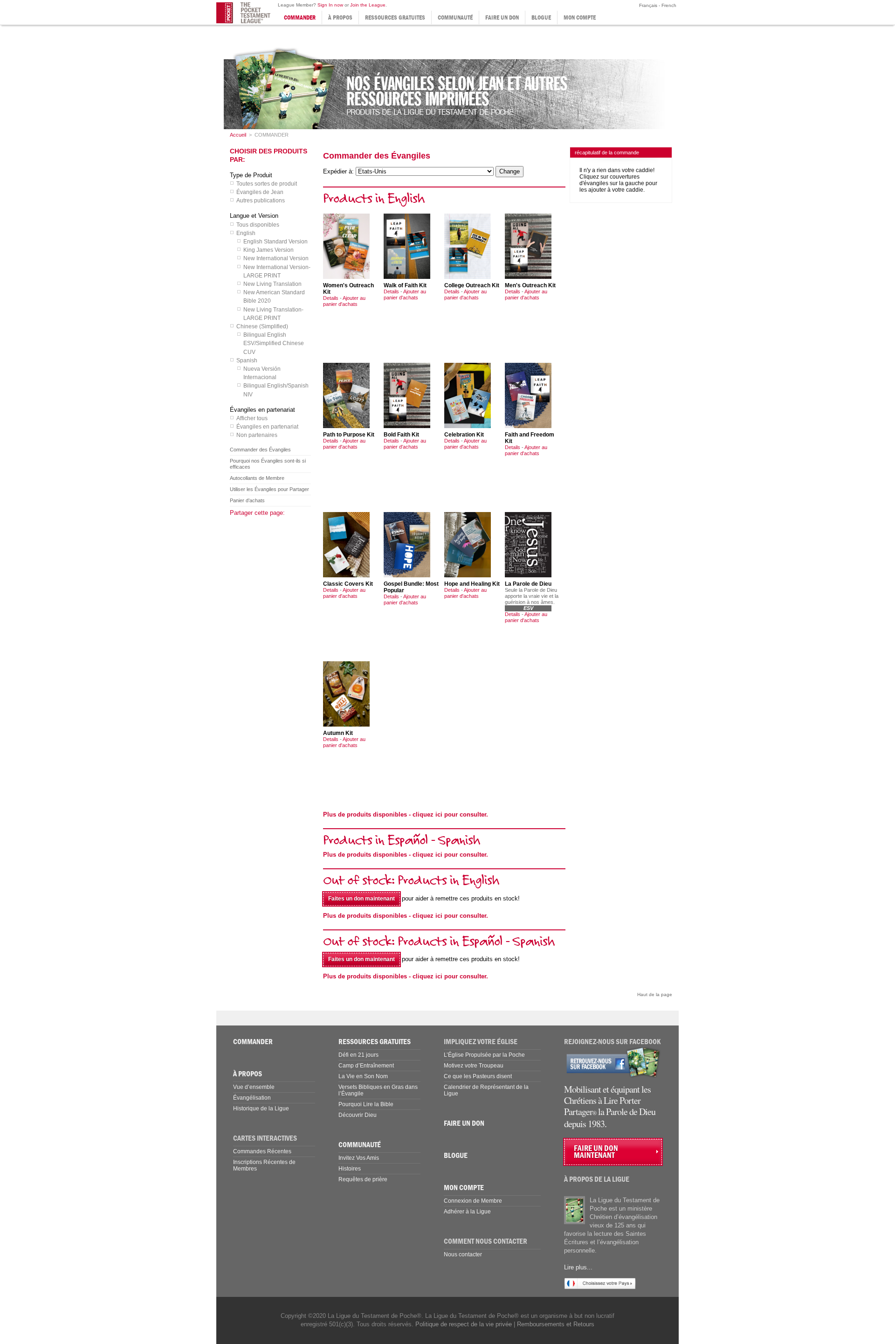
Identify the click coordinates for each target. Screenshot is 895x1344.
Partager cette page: (257, 512)
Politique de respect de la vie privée (463, 1324)
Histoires (349, 1168)
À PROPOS (340, 17)
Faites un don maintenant (361, 898)
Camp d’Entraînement (366, 1065)
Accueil (238, 135)
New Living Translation (272, 284)
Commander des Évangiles (260, 449)
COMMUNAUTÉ (455, 17)
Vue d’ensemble (254, 1087)
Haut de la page (654, 994)
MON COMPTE (580, 17)
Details (330, 298)
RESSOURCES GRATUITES (395, 17)
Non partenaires (256, 435)
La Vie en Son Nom (363, 1076)
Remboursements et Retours (555, 1324)
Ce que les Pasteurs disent (478, 1076)
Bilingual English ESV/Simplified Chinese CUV (273, 343)
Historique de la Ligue (261, 1108)
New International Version (276, 258)
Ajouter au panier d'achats (344, 301)
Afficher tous (252, 418)
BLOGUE (541, 17)
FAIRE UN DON (502, 17)
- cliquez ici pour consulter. (405, 814)
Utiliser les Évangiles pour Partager (269, 489)
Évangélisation (252, 1098)
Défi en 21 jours (358, 1055)
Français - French (657, 5)
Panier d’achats (247, 500)
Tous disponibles (257, 225)
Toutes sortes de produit (266, 183)
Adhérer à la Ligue (467, 1211)
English (245, 233)
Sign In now (330, 4)
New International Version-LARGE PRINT (276, 271)
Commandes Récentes (262, 1151)
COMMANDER (300, 17)
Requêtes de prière (362, 1179)
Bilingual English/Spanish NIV (276, 389)
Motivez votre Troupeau (473, 1065)
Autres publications (260, 200)
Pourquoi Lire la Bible (365, 1104)
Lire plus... (578, 1267)
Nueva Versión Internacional (262, 373)
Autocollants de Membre (257, 478)
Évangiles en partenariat (267, 426)
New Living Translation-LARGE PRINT (273, 313)
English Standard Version (275, 241)
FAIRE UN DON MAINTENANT (596, 1152)
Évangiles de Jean (259, 192)
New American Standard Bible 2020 (274, 296)
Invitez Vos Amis (358, 1158)
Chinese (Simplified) (262, 326)
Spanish (246, 360)
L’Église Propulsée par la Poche (484, 1055)
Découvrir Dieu (357, 1115)
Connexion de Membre (473, 1201)
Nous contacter (463, 1254)
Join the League (368, 4)
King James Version (268, 250)
